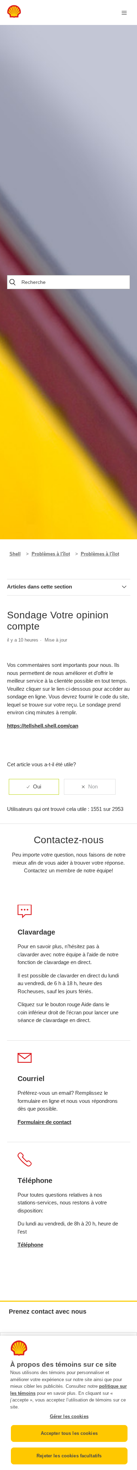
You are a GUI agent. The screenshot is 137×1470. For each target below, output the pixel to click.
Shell (15, 554)
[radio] (34, 787)
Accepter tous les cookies (69, 1433)
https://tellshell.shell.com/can (42, 726)
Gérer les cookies (69, 1416)
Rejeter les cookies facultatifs (69, 1455)
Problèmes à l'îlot (51, 554)
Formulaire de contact (44, 1122)
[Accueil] (14, 16)
